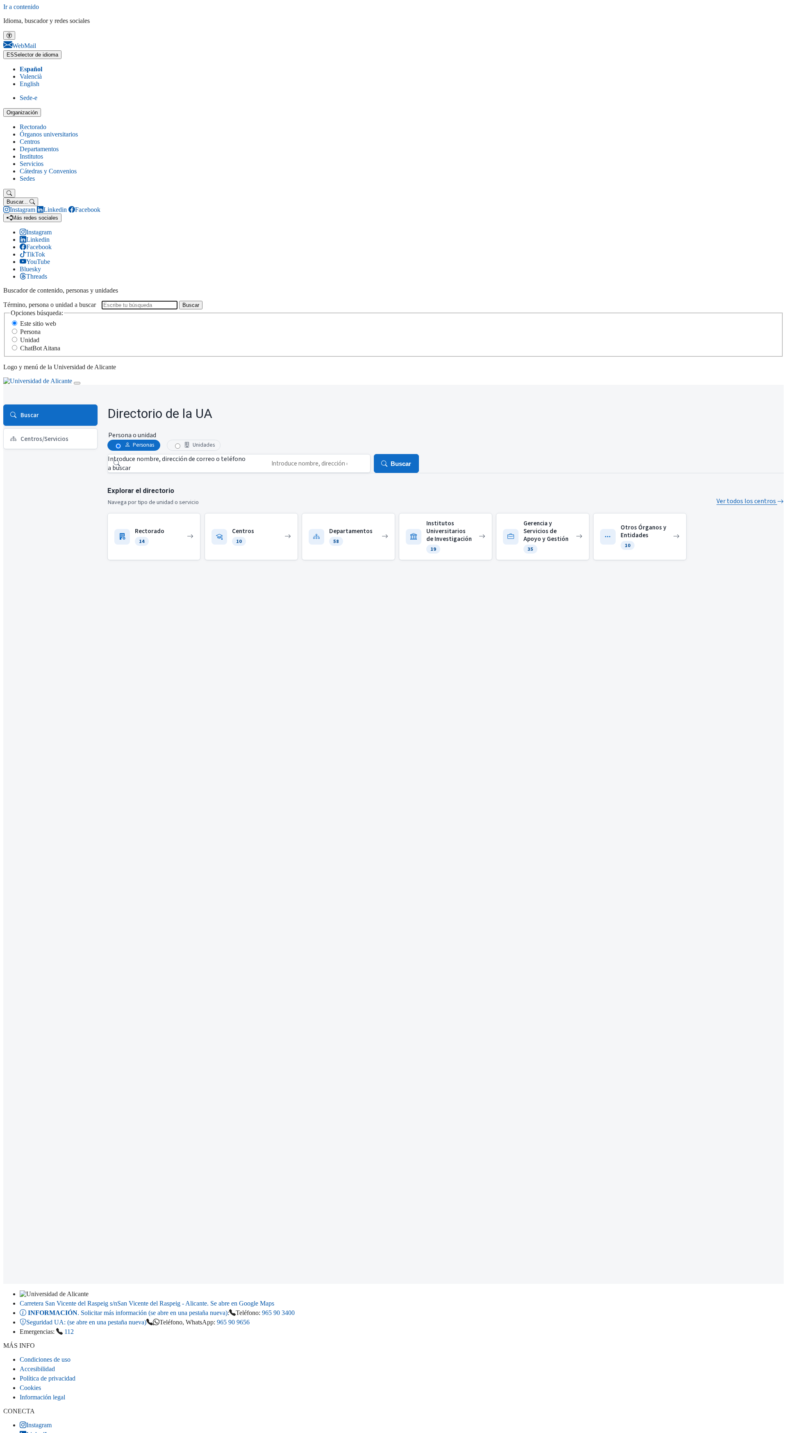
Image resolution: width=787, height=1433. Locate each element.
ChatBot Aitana (40, 348)
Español (31, 69)
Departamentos (39, 148)
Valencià (31, 76)
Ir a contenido (21, 6)
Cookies (30, 1387)
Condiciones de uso (45, 1359)
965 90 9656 (233, 1322)
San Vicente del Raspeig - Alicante (147, 1303)
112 (69, 1331)
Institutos (31, 156)
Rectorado (33, 126)
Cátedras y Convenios (48, 171)
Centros (30, 141)
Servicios (31, 163)
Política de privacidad (47, 1378)
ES (32, 55)
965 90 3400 (278, 1312)
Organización (22, 112)
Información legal (42, 1397)
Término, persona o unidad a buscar (49, 304)
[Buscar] (9, 193)
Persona (30, 331)
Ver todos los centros (746, 501)
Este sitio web (38, 323)
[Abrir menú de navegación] (77, 383)
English (29, 83)
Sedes (27, 178)
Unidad (29, 339)
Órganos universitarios (49, 134)
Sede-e (28, 97)
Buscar (190, 305)
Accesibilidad (37, 1368)
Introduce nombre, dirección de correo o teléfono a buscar (177, 463)
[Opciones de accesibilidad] (9, 35)
